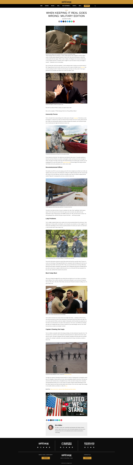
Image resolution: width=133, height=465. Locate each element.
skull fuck (83, 67)
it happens (76, 117)
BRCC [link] (80, 5)
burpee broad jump (66, 162)
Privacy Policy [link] (66, 458)
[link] (66, 2)
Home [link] (41, 5)
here (66, 385)
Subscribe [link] (87, 5)
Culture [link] (74, 5)
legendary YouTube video (67, 374)
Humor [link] (66, 10)
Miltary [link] (52, 5)
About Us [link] (62, 458)
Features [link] (47, 5)
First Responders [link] (66, 5)
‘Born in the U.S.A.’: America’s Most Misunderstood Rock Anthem (63, 389)
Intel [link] (58, 5)
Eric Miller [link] (69, 18)
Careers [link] (71, 458)
